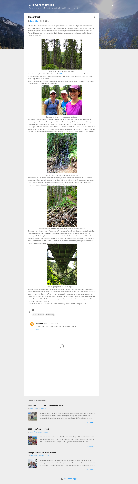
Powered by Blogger (70, 479)
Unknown (39, 323)
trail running (50, 315)
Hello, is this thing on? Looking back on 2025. (47, 405)
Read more (91, 423)
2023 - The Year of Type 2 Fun (40, 429)
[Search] (113, 5)
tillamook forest (38, 315)
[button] (94, 17)
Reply (38, 329)
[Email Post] (33, 311)
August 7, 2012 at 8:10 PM (51, 323)
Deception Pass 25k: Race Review (42, 452)
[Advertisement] (107, 43)
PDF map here (64, 74)
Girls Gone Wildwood (41, 4)
